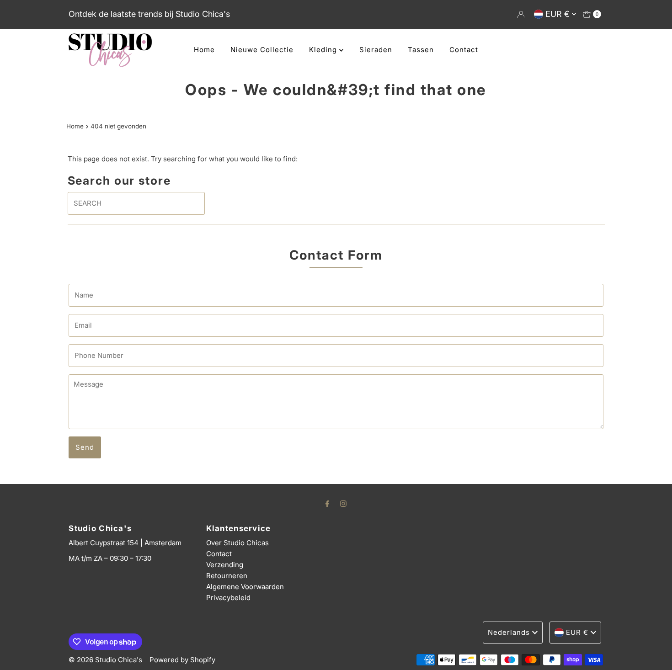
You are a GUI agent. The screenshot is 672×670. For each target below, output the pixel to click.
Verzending (224, 564)
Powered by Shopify (182, 659)
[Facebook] (327, 503)
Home (204, 49)
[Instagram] (343, 503)
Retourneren (226, 575)
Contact (463, 49)
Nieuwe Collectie (261, 49)
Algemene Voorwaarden (245, 586)
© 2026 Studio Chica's (105, 659)
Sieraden (375, 49)
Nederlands (509, 632)
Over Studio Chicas (237, 542)
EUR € (558, 14)
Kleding (324, 49)
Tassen (421, 49)
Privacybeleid (228, 597)
